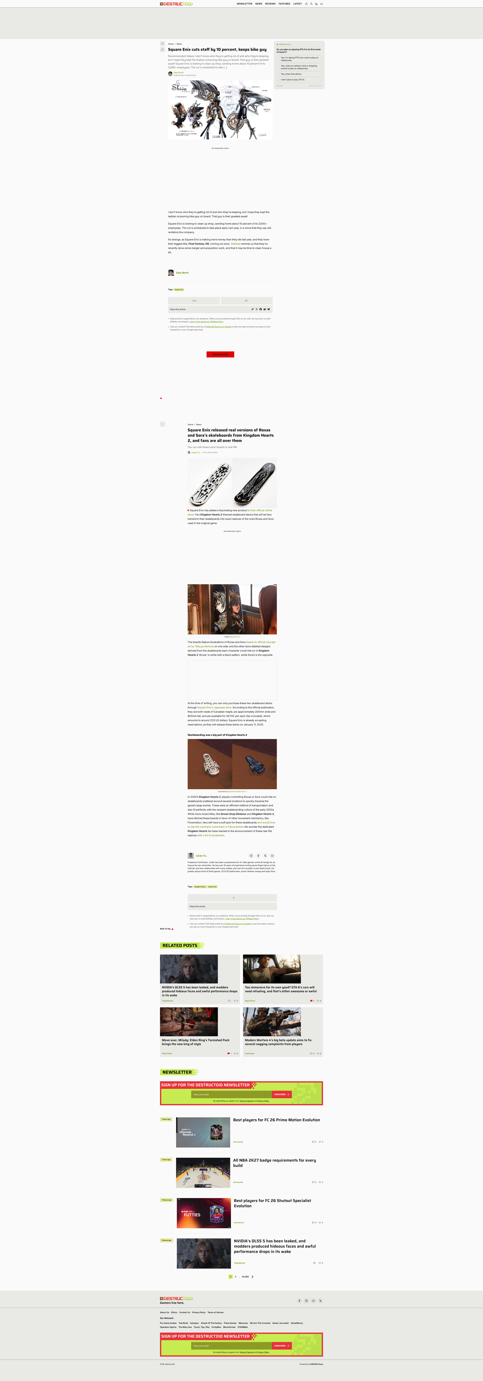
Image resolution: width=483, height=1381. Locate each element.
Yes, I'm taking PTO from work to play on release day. (299, 58)
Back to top (165, 928)
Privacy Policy (263, 1101)
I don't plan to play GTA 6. (293, 79)
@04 (231, 791)
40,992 (245, 1276)
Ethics (174, 1312)
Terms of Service (247, 1101)
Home (171, 44)
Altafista (235, 243)
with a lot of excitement (210, 835)
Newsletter (244, 3)
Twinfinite (183, 1323)
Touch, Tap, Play (202, 1327)
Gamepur (194, 1323)
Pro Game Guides (168, 1323)
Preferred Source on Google (218, 326)
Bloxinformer (229, 1327)
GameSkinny (297, 1323)
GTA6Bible (243, 1327)
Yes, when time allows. (291, 74)
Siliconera (243, 1323)
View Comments (220, 354)
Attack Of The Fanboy (211, 1323)
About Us (164, 1312)
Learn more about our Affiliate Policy (206, 321)
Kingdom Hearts (200, 887)
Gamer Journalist (280, 1323)
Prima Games (230, 1323)
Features (284, 3)
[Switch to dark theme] (316, 3)
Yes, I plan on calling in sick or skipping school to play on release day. (299, 67)
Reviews (270, 3)
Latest (297, 3)
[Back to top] (161, 397)
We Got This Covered (260, 1323)
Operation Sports (168, 1327)
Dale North (179, 72)
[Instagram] (251, 855)
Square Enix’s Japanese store (214, 707)
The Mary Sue (185, 1327)
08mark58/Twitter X (240, 791)
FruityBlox (216, 1327)
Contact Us (184, 1312)
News (258, 3)
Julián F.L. (196, 452)
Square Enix (179, 290)
